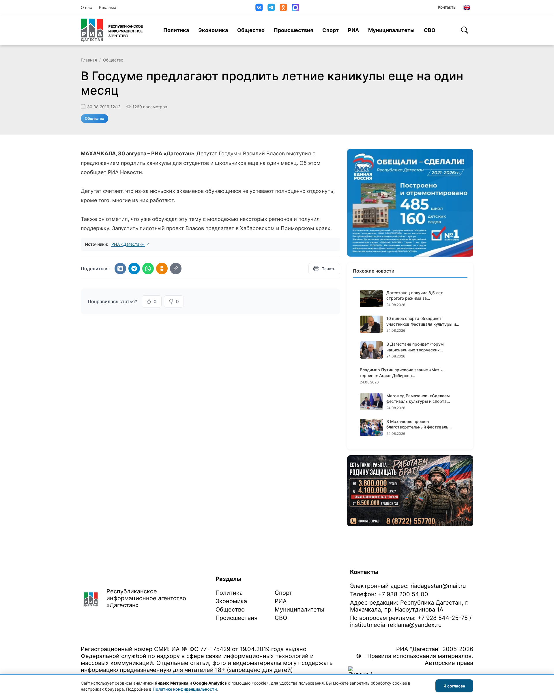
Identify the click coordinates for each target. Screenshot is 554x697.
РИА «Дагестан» (128, 244)
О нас (86, 7)
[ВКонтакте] (259, 7)
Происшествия (293, 30)
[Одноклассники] (283, 7)
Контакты (447, 7)
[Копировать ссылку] (175, 268)
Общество (251, 30)
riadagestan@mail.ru (438, 585)
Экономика (213, 30)
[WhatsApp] (148, 268)
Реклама (107, 7)
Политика (176, 30)
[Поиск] (464, 30)
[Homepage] (112, 30)
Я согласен (454, 685)
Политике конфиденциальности (185, 689)
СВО (429, 30)
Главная (89, 59)
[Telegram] (271, 7)
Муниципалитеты (391, 30)
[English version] (466, 7)
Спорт (330, 30)
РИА (353, 30)
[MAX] (295, 7)
